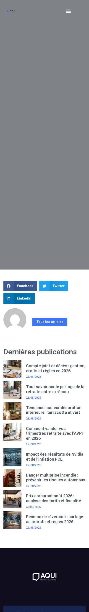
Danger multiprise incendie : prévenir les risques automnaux (55, 477)
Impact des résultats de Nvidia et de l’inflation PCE (54, 457)
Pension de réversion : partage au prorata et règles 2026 (54, 519)
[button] (68, 11)
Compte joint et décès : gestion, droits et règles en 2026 (55, 368)
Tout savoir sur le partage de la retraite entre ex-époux (55, 389)
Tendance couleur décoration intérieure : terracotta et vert (53, 410)
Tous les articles (50, 322)
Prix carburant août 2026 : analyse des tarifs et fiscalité (53, 498)
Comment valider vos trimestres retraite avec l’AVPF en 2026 (55, 433)
